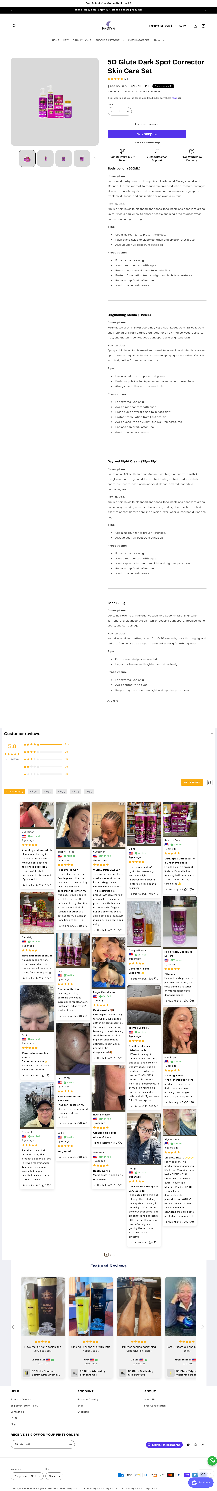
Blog (13, 1424)
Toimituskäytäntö (131, 1488)
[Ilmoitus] (205, 10)
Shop (80, 1405)
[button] (14, 26)
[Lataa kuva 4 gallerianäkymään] (82, 158)
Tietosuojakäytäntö (92, 1488)
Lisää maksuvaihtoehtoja (146, 142)
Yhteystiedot (150, 1488)
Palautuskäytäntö (69, 1488)
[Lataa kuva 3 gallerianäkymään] (63, 158)
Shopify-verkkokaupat (44, 1488)
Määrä (111, 104)
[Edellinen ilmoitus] (11, 10)
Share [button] (114, 700)
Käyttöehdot (112, 1488)
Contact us (17, 1411)
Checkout (83, 1411)
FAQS (14, 1418)
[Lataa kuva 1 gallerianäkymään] (27, 158)
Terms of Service (21, 1399)
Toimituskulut (131, 91)
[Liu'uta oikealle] (95, 158)
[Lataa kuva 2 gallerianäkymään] (45, 158)
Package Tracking (88, 1399)
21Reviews (12, 758)
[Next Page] (115, 1255)
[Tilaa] (70, 1444)
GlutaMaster (25, 1488)
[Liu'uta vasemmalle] (14, 158)
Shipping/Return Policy (24, 1405)
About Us (149, 1399)
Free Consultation (155, 1405)
